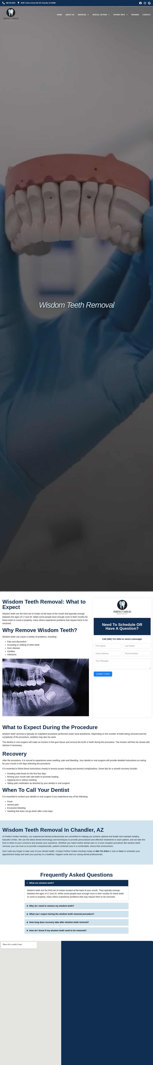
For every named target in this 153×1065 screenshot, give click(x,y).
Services (82, 15)
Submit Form (103, 674)
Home (59, 15)
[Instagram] (145, 3)
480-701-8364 (102, 851)
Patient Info (119, 15)
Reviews (135, 15)
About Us (70, 15)
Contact (146, 15)
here (121, 851)
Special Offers (100, 15)
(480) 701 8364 (114, 639)
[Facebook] (140, 3)
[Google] (149, 3)
